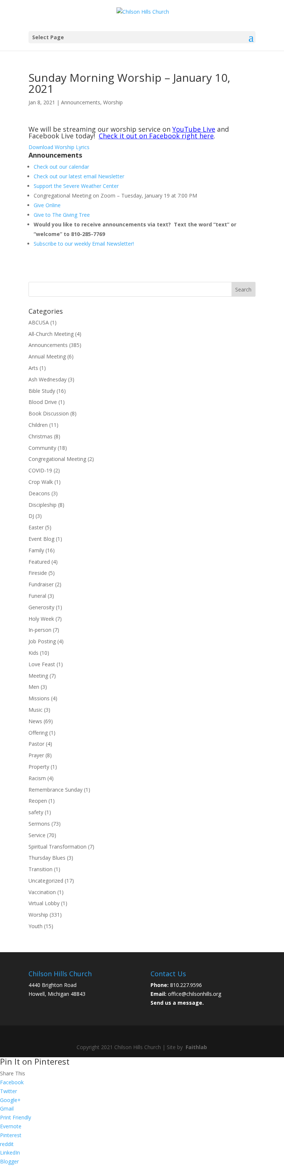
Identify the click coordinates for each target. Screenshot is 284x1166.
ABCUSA (38, 322)
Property (38, 766)
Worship (113, 102)
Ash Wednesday (47, 379)
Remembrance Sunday (55, 789)
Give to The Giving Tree (62, 214)
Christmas (40, 436)
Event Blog (41, 538)
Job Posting (42, 641)
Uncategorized (45, 880)
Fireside (37, 572)
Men (33, 686)
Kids (33, 652)
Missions (39, 698)
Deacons (39, 493)
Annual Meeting (47, 356)
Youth (35, 926)
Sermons (39, 823)
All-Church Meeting (51, 333)
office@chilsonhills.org (194, 993)
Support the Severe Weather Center (76, 185)
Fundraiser (41, 584)
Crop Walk (40, 481)
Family (36, 550)
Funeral (37, 595)
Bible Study (41, 390)
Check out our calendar (61, 166)
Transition (40, 869)
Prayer (36, 755)
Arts (33, 367)
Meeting (38, 675)
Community (42, 447)
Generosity (41, 607)
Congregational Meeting (57, 458)
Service (36, 835)
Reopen (37, 800)
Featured (39, 561)
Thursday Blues (46, 857)
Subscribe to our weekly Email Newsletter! (84, 243)
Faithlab (196, 1047)
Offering (38, 732)
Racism (37, 778)
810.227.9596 (186, 984)
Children (38, 424)
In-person (39, 629)
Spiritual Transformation (57, 846)
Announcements (80, 102)
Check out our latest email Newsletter (79, 176)
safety (35, 812)
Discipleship (42, 504)
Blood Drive (42, 401)
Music (35, 709)
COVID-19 (40, 470)
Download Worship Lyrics (58, 147)
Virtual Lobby (44, 903)
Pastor (36, 743)
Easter (36, 527)
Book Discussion (48, 413)
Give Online (47, 205)
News (35, 721)
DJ (31, 515)
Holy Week (41, 618)
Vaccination (42, 892)
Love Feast (41, 664)
